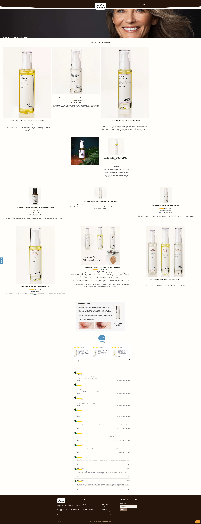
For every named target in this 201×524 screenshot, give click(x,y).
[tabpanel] (102, 431)
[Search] (139, 5)
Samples (91, 5)
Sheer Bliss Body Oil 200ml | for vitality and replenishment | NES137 (174, 120)
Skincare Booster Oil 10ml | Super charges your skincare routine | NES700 (100, 207)
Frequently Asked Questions (108, 511)
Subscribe (123, 509)
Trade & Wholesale (87, 512)
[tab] (77, 368)
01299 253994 (142, 1)
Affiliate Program (87, 507)
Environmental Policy (106, 514)
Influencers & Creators (88, 509)
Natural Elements (97, 521)
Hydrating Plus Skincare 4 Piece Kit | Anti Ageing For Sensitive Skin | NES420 (100, 267)
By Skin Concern (76, 5)
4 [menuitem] (100, 492)
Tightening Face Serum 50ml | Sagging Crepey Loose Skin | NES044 (125, 97)
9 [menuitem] (106, 492)
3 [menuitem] (99, 492)
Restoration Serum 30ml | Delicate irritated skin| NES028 (118, 323)
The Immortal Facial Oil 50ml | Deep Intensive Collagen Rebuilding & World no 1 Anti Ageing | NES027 (76, 97)
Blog (117, 5)
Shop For (84, 5)
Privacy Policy (105, 509)
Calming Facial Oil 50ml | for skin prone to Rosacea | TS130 (35, 286)
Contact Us (85, 502)
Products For (67, 5)
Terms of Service (105, 502)
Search (85, 504)
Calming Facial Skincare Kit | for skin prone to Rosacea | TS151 (165, 279)
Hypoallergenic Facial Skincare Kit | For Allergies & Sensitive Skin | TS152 (35, 201)
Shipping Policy (105, 504)
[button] (99, 134)
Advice (112, 5)
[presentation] (1, 90)
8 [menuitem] (105, 492)
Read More (81, 356)
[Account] (141, 5)
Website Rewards (128, 5)
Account (121, 5)
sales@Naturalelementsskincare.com (130, 1)
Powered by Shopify (106, 521)
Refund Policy (104, 506)
